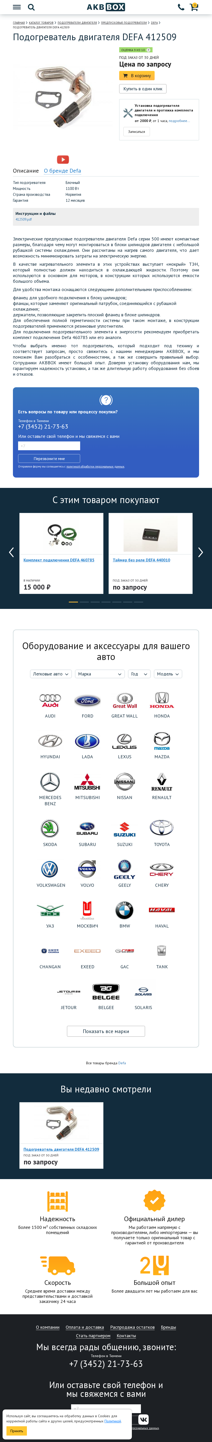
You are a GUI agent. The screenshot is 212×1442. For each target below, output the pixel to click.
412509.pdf (24, 219)
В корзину (141, 75)
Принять (16, 1431)
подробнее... (179, 120)
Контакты (126, 1336)
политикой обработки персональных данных (95, 466)
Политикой (112, 1421)
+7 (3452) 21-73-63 (43, 426)
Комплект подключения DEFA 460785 (59, 559)
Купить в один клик (142, 89)
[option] (40, 159)
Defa (122, 1063)
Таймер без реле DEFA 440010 (141, 559)
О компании (47, 1327)
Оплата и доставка (85, 1327)
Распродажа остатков (132, 1327)
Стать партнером (93, 1336)
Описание (26, 170)
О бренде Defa (62, 170)
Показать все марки (106, 1031)
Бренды (168, 1327)
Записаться (136, 131)
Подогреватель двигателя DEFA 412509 (61, 1149)
